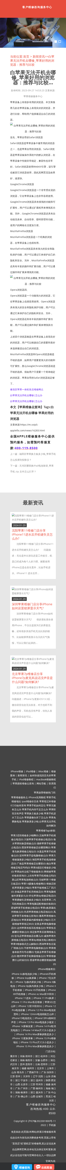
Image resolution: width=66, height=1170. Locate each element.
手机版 (52, 1125)
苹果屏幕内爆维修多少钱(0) (36, 919)
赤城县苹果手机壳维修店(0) (29, 891)
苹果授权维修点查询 (23, 783)
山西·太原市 (21, 1084)
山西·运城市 (36, 1096)
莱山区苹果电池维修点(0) (25, 879)
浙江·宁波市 (21, 1080)
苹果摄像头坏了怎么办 (36, 817)
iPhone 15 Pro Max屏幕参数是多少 (35, 1046)
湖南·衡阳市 (26, 1060)
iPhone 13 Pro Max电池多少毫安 (36, 1022)
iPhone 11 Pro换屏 (44, 998)
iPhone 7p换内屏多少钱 (28, 982)
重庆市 (13, 1056)
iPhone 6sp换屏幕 (26, 978)
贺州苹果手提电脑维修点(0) (33, 855)
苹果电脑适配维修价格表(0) (41, 903)
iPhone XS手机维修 (35, 990)
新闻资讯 (39, 56)
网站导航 (41, 783)
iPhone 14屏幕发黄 (22, 1026)
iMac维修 (43, 771)
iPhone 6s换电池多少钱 (24, 974)
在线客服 (46, 1167)
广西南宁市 (33, 1072)
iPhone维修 (17, 771)
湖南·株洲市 (21, 1092)
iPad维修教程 (26, 779)
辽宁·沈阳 (38, 1076)
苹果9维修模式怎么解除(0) (25, 944)
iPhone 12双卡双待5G (30, 1006)
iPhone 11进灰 (23, 998)
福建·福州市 (28, 1068)
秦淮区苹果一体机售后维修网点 (26, 389)
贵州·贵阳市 (26, 1064)
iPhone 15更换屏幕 (22, 1038)
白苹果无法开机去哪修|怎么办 (26, 395)
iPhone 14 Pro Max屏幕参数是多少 (35, 1034)
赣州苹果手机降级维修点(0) (31, 956)
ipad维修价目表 (30, 801)
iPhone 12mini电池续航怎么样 (37, 1014)
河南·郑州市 (26, 1056)
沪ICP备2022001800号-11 (42, 1121)
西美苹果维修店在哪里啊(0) (36, 847)
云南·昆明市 (41, 1064)
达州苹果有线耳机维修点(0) (31, 927)
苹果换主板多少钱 (33, 813)
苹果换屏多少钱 (30, 821)
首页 (26, 56)
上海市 (50, 1068)
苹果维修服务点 (19, 797)
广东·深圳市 (47, 1072)
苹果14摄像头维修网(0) (33, 883)
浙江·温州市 (36, 1080)
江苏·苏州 (15, 1076)
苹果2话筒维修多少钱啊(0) (25, 835)
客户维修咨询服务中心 (41, 1104)
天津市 (26, 1076)
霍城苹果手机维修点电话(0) (25, 907)
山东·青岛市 (18, 1072)
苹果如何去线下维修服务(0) (29, 871)
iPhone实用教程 (37, 797)
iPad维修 (31, 771)
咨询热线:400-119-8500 (43, 1111)
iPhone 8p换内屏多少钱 (30, 986)
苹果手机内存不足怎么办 (35, 809)
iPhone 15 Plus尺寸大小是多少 (37, 1042)
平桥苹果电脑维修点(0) (36, 948)
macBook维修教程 (46, 779)
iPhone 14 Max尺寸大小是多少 (39, 1030)
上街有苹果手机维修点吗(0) (41, 875)
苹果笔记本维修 (47, 801)
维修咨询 (24, 1167)
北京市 (40, 1068)
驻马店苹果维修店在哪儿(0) (29, 935)
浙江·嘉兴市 (36, 1092)
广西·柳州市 (36, 1088)
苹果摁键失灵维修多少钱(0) (26, 899)
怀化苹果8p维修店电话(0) (42, 895)
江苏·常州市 (36, 1084)
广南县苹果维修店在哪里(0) (31, 863)
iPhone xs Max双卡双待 (41, 994)
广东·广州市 (21, 1088)
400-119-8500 (26, 448)
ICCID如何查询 (18, 805)
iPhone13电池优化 (22, 1018)
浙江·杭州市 (41, 1056)
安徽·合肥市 (41, 1060)
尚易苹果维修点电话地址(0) (38, 911)
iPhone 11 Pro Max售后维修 (27, 1002)
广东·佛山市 (21, 1096)
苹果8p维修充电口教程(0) (42, 939)
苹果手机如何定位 (36, 805)
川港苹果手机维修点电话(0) (38, 839)
